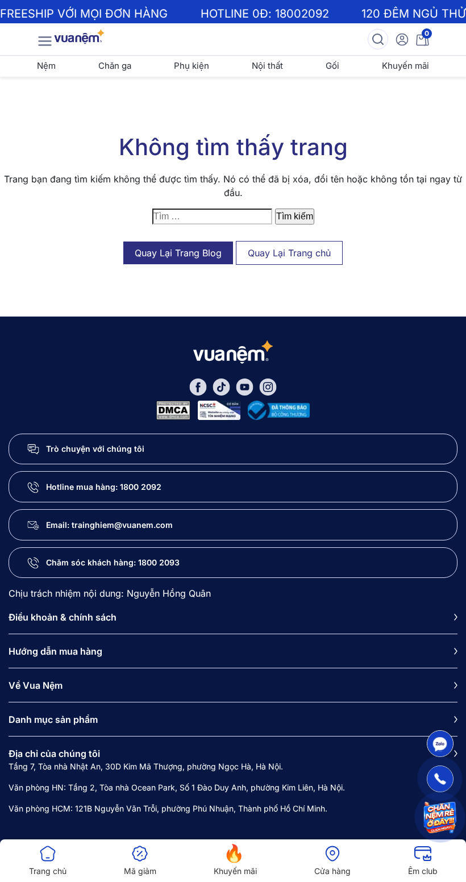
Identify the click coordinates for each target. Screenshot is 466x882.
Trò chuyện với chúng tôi (95, 449)
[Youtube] (244, 386)
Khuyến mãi (405, 65)
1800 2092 (140, 487)
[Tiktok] (221, 386)
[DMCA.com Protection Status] (173, 409)
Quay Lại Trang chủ (289, 253)
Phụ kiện (191, 65)
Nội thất (267, 65)
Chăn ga (114, 65)
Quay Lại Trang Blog (178, 253)
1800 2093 (159, 562)
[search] (378, 39)
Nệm (46, 65)
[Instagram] (268, 386)
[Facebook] (198, 386)
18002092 (302, 13)
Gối (332, 65)
